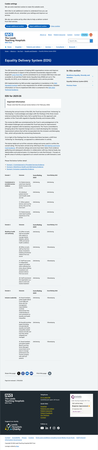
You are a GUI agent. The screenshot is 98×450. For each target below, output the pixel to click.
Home (9, 47)
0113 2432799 (45, 398)
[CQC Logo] (76, 398)
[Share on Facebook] (23, 373)
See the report (76, 411)
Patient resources (59, 35)
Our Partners (45, 415)
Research (72, 47)
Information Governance (13, 440)
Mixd (17, 446)
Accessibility (16, 438)
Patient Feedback (46, 413)
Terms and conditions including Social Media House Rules (55, 438)
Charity (84, 35)
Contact (77, 35)
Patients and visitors (33, 47)
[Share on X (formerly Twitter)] (18, 373)
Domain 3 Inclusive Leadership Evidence (20, 169)
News (50, 35)
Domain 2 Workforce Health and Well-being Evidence (25, 167)
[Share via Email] (27, 373)
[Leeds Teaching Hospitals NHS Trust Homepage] (15, 38)
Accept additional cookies (15, 26)
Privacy (24, 438)
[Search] (91, 40)
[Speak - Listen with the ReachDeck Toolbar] (90, 34)
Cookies (31, 438)
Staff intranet (81, 438)
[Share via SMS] (31, 373)
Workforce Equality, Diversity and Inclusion (78, 76)
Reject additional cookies (38, 26)
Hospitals (18, 47)
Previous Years (72, 85)
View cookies (55, 26)
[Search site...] (79, 41)
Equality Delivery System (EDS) (77, 81)
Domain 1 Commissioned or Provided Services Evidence (25, 165)
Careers (69, 35)
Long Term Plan (17, 75)
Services (48, 47)
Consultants (60, 47)
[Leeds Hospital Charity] (16, 427)
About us (43, 35)
